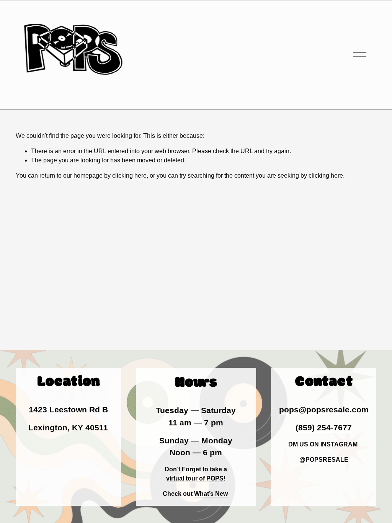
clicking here (129, 175)
